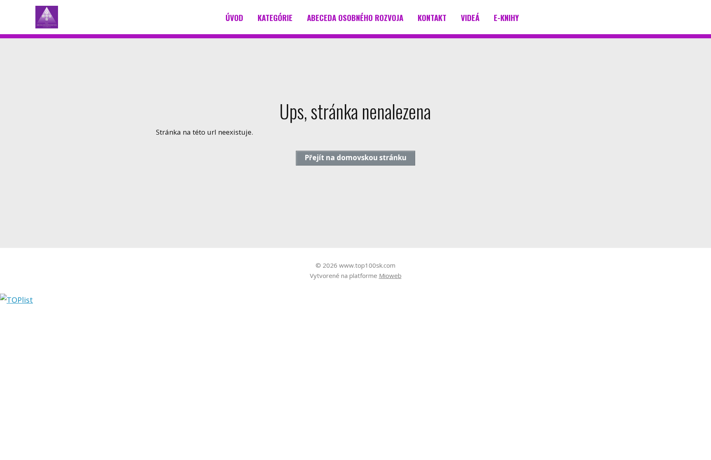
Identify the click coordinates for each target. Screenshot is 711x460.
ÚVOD (234, 17)
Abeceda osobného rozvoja (355, 17)
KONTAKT (432, 17)
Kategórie (275, 17)
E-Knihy (506, 17)
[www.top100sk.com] (46, 17)
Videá (470, 17)
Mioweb (390, 275)
